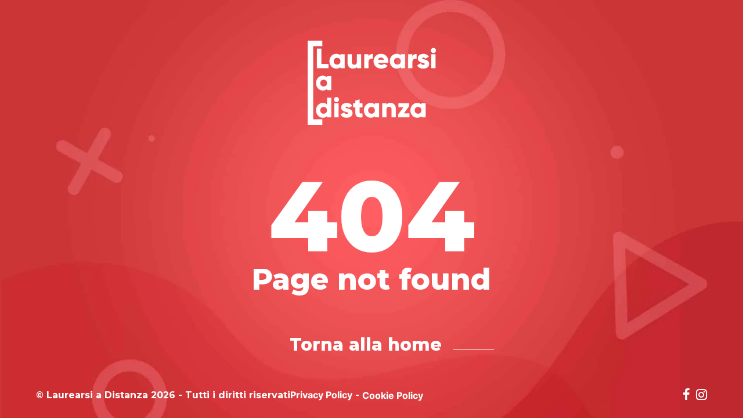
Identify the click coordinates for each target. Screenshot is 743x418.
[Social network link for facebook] (686, 395)
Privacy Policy (321, 394)
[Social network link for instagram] (701, 395)
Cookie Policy (392, 395)
